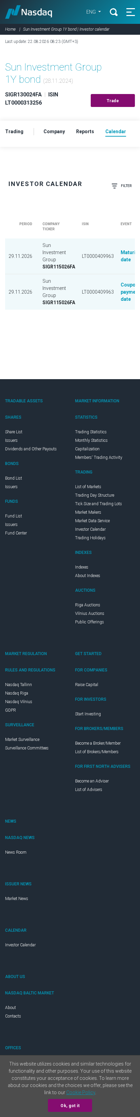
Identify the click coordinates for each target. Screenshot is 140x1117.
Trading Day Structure (94, 495)
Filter (126, 186)
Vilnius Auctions (89, 613)
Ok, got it (70, 1105)
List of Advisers (88, 789)
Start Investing (88, 714)
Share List (13, 432)
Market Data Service (92, 520)
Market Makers (88, 512)
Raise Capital (86, 684)
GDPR (10, 710)
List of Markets (88, 486)
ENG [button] (91, 12)
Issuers (11, 440)
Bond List (13, 478)
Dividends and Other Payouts (31, 449)
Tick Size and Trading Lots (98, 503)
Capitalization (87, 449)
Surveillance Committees (27, 748)
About (10, 1007)
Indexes (81, 567)
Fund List (13, 516)
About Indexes (87, 575)
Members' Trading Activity (98, 457)
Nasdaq (28, 12)
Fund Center (16, 533)
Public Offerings (89, 622)
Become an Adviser (92, 781)
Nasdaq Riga (16, 693)
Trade (113, 100)
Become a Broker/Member (98, 743)
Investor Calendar (90, 529)
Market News (16, 898)
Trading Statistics (91, 432)
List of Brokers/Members (97, 751)
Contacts (13, 1016)
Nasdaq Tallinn (18, 684)
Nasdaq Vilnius (18, 701)
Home (10, 29)
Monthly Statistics (91, 440)
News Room (16, 852)
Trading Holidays (90, 538)
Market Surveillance (22, 739)
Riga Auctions (87, 605)
